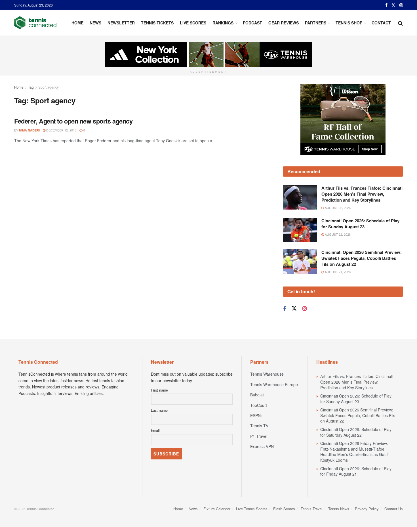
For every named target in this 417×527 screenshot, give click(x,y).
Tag (31, 87)
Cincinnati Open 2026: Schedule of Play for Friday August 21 (355, 471)
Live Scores (193, 23)
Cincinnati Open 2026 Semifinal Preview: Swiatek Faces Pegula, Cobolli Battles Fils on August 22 (361, 258)
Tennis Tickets (157, 23)
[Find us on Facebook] (386, 5)
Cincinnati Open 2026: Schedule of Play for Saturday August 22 (355, 432)
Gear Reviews (283, 23)
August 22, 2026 (337, 207)
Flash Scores (284, 508)
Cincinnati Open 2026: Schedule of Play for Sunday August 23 (360, 224)
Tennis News (338, 508)
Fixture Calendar (216, 508)
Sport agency (48, 87)
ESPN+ (256, 415)
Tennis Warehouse (267, 374)
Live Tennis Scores (252, 508)
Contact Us (393, 508)
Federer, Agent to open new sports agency (73, 121)
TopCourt (258, 405)
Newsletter (121, 23)
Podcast (252, 23)
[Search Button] (400, 23)
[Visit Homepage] (35, 22)
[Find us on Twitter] (393, 5)
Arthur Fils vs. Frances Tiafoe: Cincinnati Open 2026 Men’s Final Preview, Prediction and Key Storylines (362, 194)
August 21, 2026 (337, 271)
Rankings (222, 23)
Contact (381, 23)
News (95, 23)
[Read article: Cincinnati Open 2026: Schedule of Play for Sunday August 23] (300, 230)
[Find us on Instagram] (401, 5)
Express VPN (262, 446)
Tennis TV (259, 425)
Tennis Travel (312, 508)
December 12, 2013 (60, 130)
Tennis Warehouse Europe (274, 384)
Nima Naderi (29, 130)
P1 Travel (258, 436)
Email (155, 430)
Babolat (257, 395)
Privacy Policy (367, 508)
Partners (315, 23)
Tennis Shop (349, 23)
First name (159, 390)
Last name (159, 410)
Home (77, 23)
